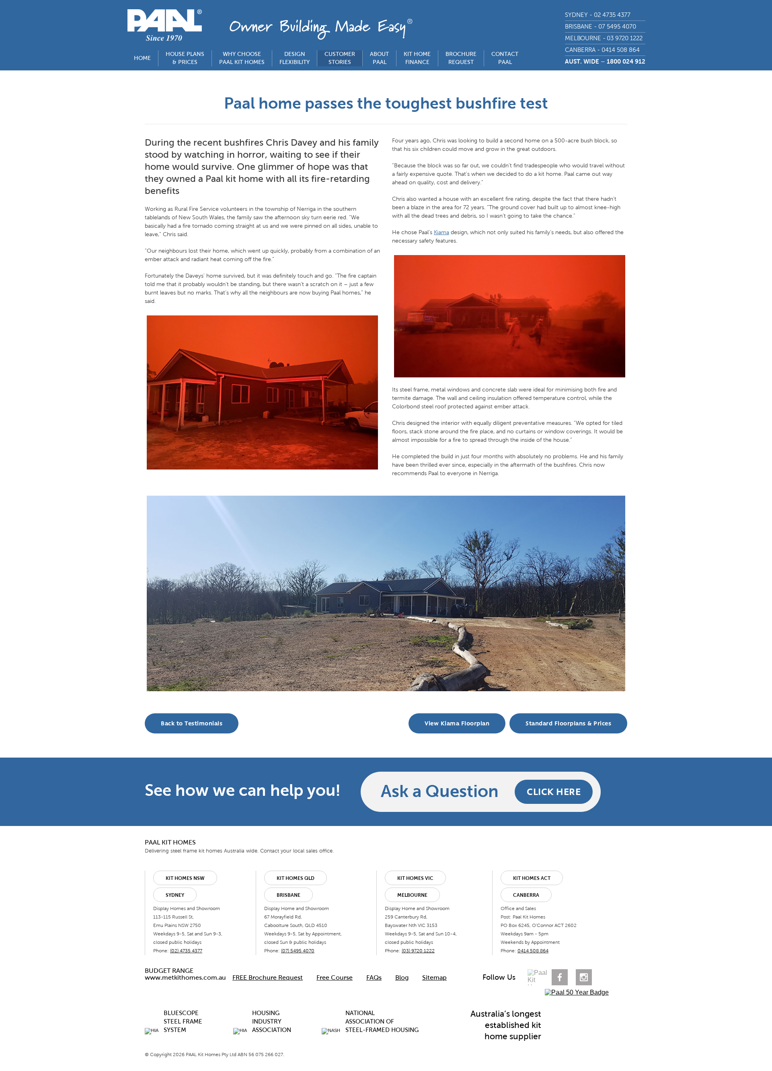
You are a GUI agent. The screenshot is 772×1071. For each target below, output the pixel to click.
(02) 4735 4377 (186, 951)
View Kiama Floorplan (457, 723)
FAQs (374, 977)
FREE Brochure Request (267, 977)
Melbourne (412, 895)
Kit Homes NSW (185, 878)
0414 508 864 (532, 951)
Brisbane (288, 895)
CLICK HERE (554, 791)
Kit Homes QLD (295, 878)
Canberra (526, 895)
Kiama (441, 232)
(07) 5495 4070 (297, 951)
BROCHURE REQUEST (461, 58)
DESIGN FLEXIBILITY (294, 58)
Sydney (175, 895)
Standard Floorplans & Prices (568, 723)
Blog (402, 977)
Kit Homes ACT (531, 878)
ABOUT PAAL (379, 58)
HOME (142, 58)
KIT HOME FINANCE (417, 58)
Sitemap (434, 977)
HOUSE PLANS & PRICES (185, 58)
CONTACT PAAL (504, 58)
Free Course (334, 977)
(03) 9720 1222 (418, 951)
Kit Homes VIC (415, 878)
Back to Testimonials (191, 723)
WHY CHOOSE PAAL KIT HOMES (242, 58)
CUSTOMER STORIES (339, 58)
